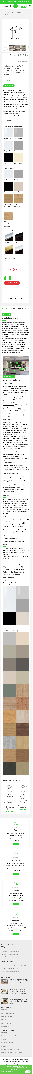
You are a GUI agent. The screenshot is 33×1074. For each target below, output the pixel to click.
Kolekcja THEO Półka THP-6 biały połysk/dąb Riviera (10, 1071)
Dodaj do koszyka (12, 282)
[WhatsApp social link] (28, 55)
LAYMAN (18, 12)
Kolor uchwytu (9, 231)
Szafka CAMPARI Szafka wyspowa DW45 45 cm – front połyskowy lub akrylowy (23, 801)
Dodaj (28, 1071)
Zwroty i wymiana (7, 1023)
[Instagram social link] (3, 1)
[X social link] (21, 55)
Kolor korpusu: (9, 168)
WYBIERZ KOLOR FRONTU (13, 127)
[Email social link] (23, 55)
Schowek (4, 1039)
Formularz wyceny (7, 1042)
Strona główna (8, 12)
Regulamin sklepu (6, 1016)
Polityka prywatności (8, 1013)
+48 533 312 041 (13, 954)
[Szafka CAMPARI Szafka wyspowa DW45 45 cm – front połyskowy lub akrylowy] (23, 788)
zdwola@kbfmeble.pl (12, 971)
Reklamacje (5, 1026)
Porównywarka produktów (10, 1036)
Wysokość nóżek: (10, 258)
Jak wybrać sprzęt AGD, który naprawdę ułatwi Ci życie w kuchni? (19, 1001)
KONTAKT (23, 6)
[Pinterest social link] (25, 55)
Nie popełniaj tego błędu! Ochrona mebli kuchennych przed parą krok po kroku (18, 991)
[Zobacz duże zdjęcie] (7, 41)
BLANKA (6, 14)
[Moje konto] (10, 6)
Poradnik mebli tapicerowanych (11, 1052)
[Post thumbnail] (4, 982)
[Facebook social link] (18, 55)
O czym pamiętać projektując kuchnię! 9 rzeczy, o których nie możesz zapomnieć (20, 982)
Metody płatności (7, 1020)
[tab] (5, 309)
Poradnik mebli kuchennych (10, 1049)
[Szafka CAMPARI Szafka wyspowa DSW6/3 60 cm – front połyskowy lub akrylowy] (9, 788)
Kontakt (4, 1009)
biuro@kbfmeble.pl (11, 957)
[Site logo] (15, 6)
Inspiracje (4, 1046)
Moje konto (5, 1032)
